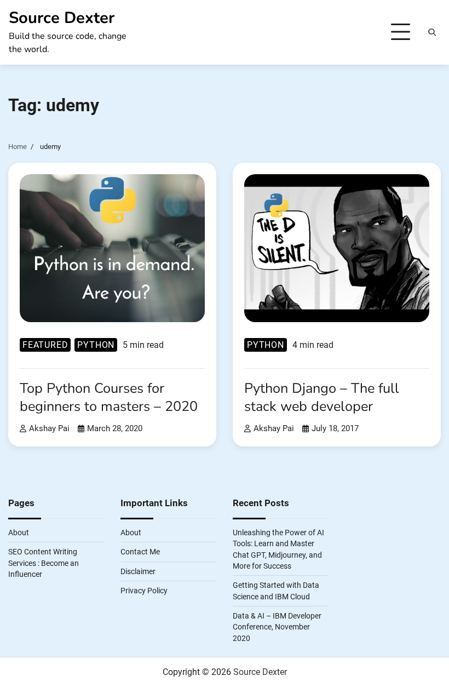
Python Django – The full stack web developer (321, 397)
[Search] (432, 32)
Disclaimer (138, 571)
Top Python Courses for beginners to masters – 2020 (109, 397)
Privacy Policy (144, 590)
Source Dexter (61, 17)
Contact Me (140, 551)
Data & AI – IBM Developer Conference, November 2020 (277, 627)
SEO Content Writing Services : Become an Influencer (43, 563)
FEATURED (45, 345)
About (18, 532)
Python (95, 345)
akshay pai (49, 428)
